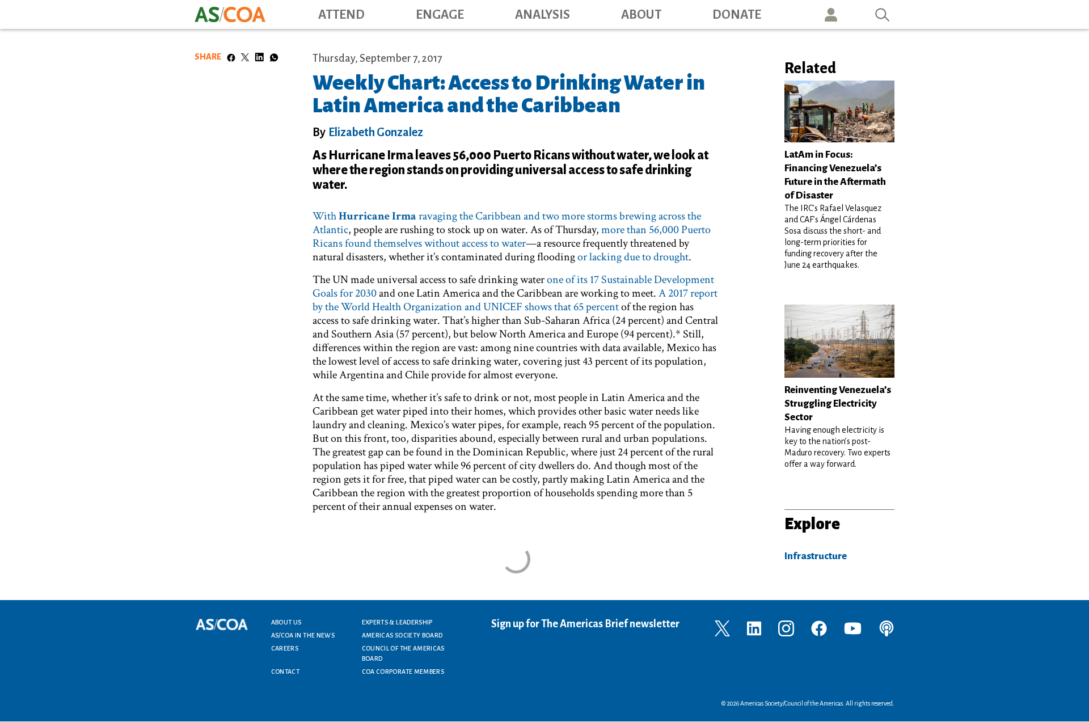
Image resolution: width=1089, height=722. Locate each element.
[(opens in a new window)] (722, 627)
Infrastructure (815, 556)
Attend (341, 15)
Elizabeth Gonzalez (375, 132)
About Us (286, 622)
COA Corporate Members (403, 671)
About (641, 15)
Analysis (542, 15)
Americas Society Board (402, 635)
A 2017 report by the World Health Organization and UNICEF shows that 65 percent (515, 300)
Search (882, 14)
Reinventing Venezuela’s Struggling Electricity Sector (837, 404)
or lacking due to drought (633, 257)
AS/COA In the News (303, 635)
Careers (285, 648)
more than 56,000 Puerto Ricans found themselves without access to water (512, 236)
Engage (440, 15)
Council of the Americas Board (403, 653)
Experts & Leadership (397, 622)
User (831, 14)
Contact (285, 671)
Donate (736, 15)
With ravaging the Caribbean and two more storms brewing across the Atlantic (507, 223)
